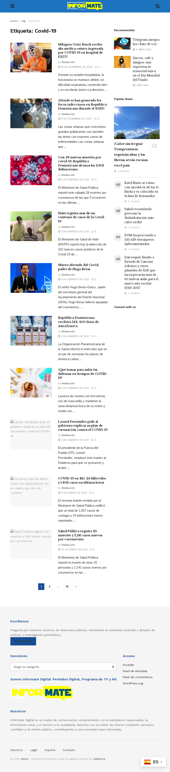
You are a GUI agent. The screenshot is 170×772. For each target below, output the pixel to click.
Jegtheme (99, 758)
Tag (23, 21)
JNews (24, 758)
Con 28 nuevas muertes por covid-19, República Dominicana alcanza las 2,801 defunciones (81, 163)
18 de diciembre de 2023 (76, 66)
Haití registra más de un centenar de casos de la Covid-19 (81, 217)
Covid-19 (34, 21)
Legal (33, 750)
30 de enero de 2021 (73, 549)
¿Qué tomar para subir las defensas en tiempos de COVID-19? (83, 374)
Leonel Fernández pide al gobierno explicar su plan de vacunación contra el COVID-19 (83, 426)
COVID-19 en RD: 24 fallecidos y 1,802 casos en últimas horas (82, 480)
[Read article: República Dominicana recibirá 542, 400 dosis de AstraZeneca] (31, 331)
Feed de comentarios (138, 677)
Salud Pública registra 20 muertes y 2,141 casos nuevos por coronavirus (80, 535)
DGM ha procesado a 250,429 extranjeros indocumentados (140, 239)
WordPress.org (133, 683)
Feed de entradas (135, 671)
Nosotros (16, 750)
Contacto (23, 641)
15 (67, 586)
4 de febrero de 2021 (74, 231)
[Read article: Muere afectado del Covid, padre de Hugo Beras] (31, 278)
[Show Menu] (12, 6)
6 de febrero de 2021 (74, 179)
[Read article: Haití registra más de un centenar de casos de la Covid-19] (31, 226)
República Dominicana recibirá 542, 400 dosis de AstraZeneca (78, 322)
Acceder (128, 664)
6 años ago (143, 49)
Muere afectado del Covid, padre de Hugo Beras (78, 267)
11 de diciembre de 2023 (76, 118)
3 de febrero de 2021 (74, 336)
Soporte (50, 750)
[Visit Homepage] (85, 6)
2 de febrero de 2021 (74, 439)
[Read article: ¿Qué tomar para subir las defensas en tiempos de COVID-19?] (31, 383)
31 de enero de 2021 (73, 492)
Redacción (68, 62)
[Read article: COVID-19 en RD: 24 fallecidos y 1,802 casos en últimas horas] (31, 491)
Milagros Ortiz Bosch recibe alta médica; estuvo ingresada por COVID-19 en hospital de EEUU (80, 51)
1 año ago (142, 85)
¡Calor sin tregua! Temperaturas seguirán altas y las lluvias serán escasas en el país (131, 154)
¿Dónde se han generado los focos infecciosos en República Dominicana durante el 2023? (82, 104)
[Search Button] (157, 6)
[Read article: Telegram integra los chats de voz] (122, 43)
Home (14, 21)
